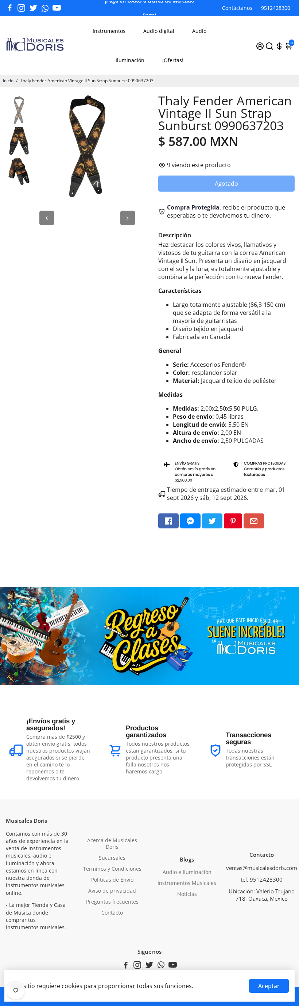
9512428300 (275, 7)
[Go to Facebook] (10, 8)
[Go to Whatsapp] (45, 8)
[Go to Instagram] (21, 8)
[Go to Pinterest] (233, 520)
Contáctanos (237, 7)
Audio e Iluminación (187, 872)
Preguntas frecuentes (112, 901)
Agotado (226, 184)
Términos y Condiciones (112, 869)
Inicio (8, 81)
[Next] (127, 218)
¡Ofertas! (172, 60)
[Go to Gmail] (254, 520)
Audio (199, 30)
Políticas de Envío (112, 880)
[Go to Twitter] (33, 8)
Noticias (187, 894)
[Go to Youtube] (56, 8)
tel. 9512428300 (262, 879)
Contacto (112, 912)
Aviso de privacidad (112, 891)
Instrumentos (109, 30)
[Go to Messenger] (190, 520)
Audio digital (158, 30)
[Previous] (46, 218)
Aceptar (269, 986)
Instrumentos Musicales (187, 883)
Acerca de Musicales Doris (112, 843)
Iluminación (130, 60)
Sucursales (112, 858)
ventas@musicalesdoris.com (261, 867)
